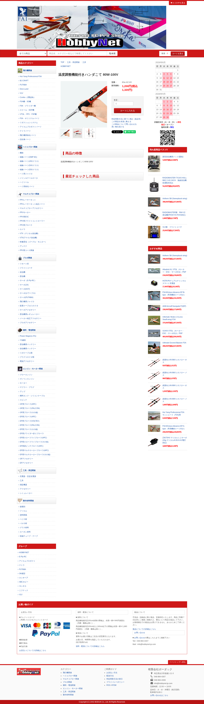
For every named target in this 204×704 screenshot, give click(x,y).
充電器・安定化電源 (28, 476)
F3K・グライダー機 (28, 106)
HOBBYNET (65, 66)
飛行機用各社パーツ (28, 135)
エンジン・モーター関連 (33, 369)
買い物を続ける (118, 127)
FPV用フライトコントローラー (32, 221)
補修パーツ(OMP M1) (28, 157)
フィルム (23, 511)
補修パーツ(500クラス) (29, 165)
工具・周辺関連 (73, 62)
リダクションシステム (29, 123)
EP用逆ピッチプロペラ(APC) (31, 446)
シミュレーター (26, 493)
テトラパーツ (25, 131)
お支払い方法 (111, 673)
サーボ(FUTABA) (26, 297)
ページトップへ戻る (178, 662)
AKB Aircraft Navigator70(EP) (174, 306)
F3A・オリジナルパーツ (29, 118)
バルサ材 (23, 523)
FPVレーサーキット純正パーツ (32, 204)
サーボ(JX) (24, 285)
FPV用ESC (24, 217)
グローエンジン (26, 375)
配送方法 (110, 676)
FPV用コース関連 (27, 250)
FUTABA (23, 85)
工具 (84, 62)
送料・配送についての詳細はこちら (90, 646)
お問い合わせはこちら (159, 695)
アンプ (22, 392)
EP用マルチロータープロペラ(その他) (35, 455)
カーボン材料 (25, 532)
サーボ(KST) (25, 289)
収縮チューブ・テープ (29, 536)
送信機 (22, 272)
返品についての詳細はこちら (144, 629)
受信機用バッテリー (28, 344)
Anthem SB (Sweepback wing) (174, 198)
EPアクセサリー (26, 463)
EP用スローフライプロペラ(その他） (35, 442)
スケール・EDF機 (27, 110)
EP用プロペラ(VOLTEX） (30, 421)
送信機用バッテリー (28, 349)
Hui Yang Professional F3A (31, 76)
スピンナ (23, 400)
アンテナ (23, 246)
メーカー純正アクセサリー (30, 318)
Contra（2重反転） (27, 97)
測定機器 (23, 485)
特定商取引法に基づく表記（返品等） (127, 119)
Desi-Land (24, 89)
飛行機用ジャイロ (27, 301)
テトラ (21, 565)
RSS (108, 685)
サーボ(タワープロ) (27, 293)
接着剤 (22, 507)
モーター (23, 383)
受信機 (22, 276)
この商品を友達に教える (121, 121)
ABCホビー (23, 582)
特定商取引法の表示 (114, 679)
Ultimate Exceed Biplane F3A (174, 343)
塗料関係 (23, 515)
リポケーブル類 (26, 353)
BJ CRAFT (24, 81)
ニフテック (23, 590)
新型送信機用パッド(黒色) (172, 157)
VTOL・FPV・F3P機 (28, 114)
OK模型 (22, 573)
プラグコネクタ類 (27, 357)
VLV (21, 93)
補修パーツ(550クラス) (29, 170)
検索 (113, 53)
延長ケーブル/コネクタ (29, 306)
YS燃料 (23, 340)
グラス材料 (24, 528)
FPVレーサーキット (28, 200)
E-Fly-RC (23, 557)
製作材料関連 (28, 501)
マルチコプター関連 (31, 194)
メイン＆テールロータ (29, 178)
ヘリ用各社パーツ (27, 186)
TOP (62, 62)
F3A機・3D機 (25, 101)
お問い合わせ (139, 633)
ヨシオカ (22, 586)
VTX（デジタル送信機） (29, 233)
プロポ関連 (27, 258)
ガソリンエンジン (27, 379)
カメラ (22, 229)
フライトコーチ (26, 268)
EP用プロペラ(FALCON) (30, 425)
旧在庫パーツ (25, 139)
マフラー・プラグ (27, 387)
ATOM (113, 685)
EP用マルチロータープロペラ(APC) (34, 450)
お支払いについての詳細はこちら (32, 650)
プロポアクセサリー (28, 323)
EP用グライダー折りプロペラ (32, 433)
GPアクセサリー (26, 459)
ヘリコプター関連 (30, 147)
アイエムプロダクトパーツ (30, 127)
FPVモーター (25, 212)
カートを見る (177, 54)
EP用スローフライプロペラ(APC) (33, 438)
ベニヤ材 (23, 519)
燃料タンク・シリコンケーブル (32, 396)
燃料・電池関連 (29, 330)
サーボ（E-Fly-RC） (28, 280)
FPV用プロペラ (26, 225)
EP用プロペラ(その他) (29, 429)
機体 (21, 153)
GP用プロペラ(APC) (28, 404)
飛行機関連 (27, 70)
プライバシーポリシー (115, 682)
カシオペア (23, 578)
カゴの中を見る (178, 3)
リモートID (24, 264)
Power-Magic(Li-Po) (28, 336)
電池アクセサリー (27, 361)
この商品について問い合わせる (124, 124)
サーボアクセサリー (28, 310)
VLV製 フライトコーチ (172, 227)
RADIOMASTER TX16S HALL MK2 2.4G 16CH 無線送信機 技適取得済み (175, 180)
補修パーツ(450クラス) (29, 161)
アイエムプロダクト (27, 561)
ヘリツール (24, 182)
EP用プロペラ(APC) (28, 417)
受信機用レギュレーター (30, 314)
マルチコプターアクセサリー (31, 208)
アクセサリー (25, 489)
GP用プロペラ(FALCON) (30, 408)
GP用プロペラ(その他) (29, 412)
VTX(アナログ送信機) (28, 238)
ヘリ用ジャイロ (26, 174)
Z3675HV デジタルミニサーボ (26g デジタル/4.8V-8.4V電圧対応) (174, 440)
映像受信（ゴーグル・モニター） (33, 242)
